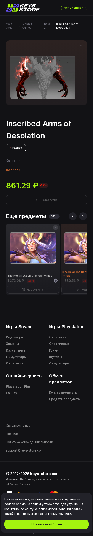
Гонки (53, 350)
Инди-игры (15, 337)
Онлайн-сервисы (24, 376)
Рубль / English (73, 7)
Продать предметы (64, 399)
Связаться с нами (19, 425)
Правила (12, 434)
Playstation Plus (18, 386)
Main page (9, 25)
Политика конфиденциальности (29, 442)
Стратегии (15, 363)
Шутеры (55, 357)
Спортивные (59, 343)
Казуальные (16, 350)
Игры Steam (18, 326)
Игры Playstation (67, 326)
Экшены (12, 343)
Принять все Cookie (46, 524)
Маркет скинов (27, 25)
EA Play (11, 393)
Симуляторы (16, 357)
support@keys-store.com (24, 450)
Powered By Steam (20, 479)
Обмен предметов (60, 379)
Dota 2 (47, 25)
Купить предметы (63, 392)
